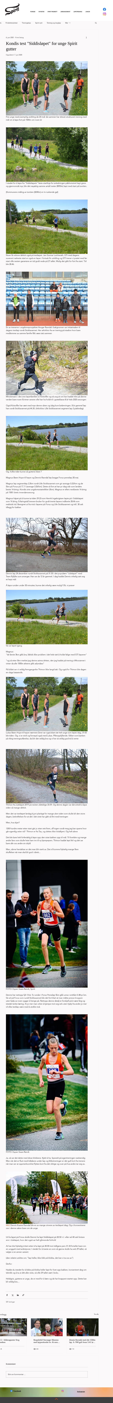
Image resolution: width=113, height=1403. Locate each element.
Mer (66, 23)
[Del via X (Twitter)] (12, 1295)
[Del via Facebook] (7, 1295)
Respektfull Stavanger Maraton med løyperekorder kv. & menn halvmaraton (46, 1341)
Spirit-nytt (38, 23)
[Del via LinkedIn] (18, 1295)
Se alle (96, 1314)
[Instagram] (104, 14)
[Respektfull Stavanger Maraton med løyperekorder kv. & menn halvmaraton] (47, 1327)
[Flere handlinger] (86, 37)
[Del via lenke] (23, 1295)
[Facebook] (104, 9)
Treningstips (26, 23)
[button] (52, 11)
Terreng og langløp (54, 23)
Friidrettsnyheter (12, 23)
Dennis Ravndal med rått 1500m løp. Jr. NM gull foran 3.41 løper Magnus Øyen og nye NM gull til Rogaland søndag (82, 1341)
